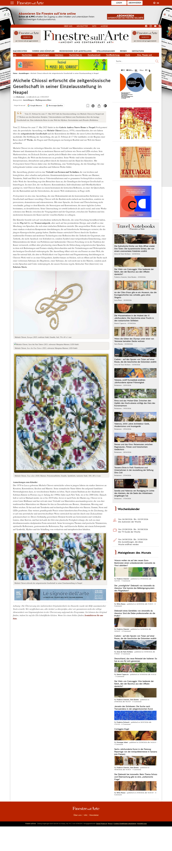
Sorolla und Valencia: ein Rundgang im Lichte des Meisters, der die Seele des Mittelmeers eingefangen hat (134, 493)
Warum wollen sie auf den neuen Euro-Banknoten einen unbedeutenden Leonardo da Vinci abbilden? (134, 563)
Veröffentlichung (112, 55)
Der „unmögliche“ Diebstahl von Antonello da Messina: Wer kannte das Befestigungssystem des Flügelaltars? (134, 588)
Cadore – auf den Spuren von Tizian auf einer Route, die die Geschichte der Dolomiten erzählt (135, 360)
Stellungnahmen (106, 51)
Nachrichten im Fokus (75, 55)
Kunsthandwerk (94, 55)
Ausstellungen (43, 55)
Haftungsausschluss (43, 100)
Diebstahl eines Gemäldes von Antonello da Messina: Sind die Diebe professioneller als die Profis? (134, 613)
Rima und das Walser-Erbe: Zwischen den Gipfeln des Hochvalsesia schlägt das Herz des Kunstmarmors (134, 403)
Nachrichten (20, 51)
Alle (14, 55)
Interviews (59, 55)
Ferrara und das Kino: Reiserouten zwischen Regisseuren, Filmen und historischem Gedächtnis (133, 447)
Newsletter (82, 26)
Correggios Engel (121, 729)
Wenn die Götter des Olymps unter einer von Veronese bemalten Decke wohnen (134, 340)
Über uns (68, 26)
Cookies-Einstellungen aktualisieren (125, 823)
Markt (127, 55)
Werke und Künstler (43, 51)
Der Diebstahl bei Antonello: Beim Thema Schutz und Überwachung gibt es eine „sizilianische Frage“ (135, 777)
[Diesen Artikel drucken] (93, 106)
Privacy (110, 823)
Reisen (123, 51)
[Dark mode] (105, 106)
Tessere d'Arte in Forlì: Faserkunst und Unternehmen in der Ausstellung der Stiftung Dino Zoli (133, 470)
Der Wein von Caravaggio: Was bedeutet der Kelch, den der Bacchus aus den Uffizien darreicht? (134, 272)
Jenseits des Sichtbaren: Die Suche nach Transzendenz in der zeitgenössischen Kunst (133, 707)
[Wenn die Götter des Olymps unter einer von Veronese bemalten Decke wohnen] (135, 332)
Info (94, 26)
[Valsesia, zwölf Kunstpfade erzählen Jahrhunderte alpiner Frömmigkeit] (135, 373)
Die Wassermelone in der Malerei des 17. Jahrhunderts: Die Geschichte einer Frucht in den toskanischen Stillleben (134, 318)
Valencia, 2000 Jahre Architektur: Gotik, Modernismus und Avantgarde (132, 425)
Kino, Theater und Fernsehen (144, 55)
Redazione (20, 97)
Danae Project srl (101, 823)
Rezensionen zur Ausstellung (75, 51)
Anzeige (104, 26)
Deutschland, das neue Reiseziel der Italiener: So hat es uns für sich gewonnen (135, 659)
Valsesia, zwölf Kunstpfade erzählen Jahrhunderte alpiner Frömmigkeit (129, 381)
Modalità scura (142, 823)
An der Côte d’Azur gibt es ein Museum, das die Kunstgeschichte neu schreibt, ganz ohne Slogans (135, 295)
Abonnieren (135, 3)
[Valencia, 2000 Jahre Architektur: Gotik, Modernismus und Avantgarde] (135, 417)
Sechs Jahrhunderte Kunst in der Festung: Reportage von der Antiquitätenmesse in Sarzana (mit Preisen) (135, 751)
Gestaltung (138, 51)
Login (119, 3)
